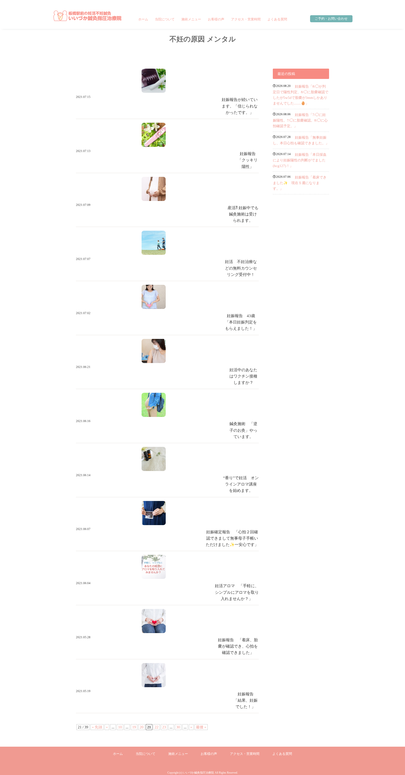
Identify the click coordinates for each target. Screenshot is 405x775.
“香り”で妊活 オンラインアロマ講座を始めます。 (241, 484)
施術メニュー (191, 19)
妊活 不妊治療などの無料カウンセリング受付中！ (241, 268)
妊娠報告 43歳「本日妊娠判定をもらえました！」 (241, 322)
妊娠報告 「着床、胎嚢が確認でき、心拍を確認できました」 (238, 646)
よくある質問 (277, 19)
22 (156, 727)
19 (134, 727)
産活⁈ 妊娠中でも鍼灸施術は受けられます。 (243, 214)
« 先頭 (97, 727)
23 (164, 727)
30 (178, 727)
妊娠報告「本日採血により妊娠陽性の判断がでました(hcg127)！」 (299, 160)
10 (120, 727)
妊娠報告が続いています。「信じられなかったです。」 (240, 106)
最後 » (201, 727)
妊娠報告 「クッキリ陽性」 (249, 160)
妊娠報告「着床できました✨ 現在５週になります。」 (299, 182)
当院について (165, 19)
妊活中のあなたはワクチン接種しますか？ (243, 376)
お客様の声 (216, 19)
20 (141, 727)
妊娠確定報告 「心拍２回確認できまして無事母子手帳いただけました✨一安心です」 (232, 538)
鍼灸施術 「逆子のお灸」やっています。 (243, 430)
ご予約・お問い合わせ (331, 18)
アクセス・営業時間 (246, 19)
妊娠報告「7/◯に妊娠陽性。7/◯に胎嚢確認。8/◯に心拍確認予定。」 (300, 120)
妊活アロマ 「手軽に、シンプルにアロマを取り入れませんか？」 (237, 592)
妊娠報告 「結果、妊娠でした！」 (246, 700)
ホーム (143, 19)
